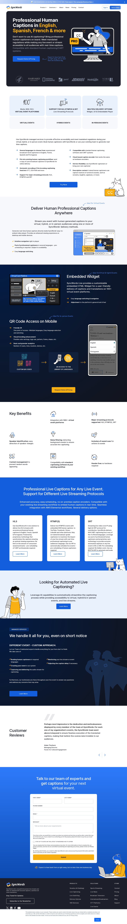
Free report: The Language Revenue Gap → (79, 2)
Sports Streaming (96, 888)
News (67, 7)
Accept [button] (97, 919)
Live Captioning (75, 892)
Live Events (94, 906)
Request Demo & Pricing (26, 59)
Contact (81, 7)
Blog (115, 899)
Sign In (105, 7)
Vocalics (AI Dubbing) (77, 888)
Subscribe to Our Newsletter (20, 901)
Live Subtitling (75, 895)
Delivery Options (75, 899)
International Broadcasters (99, 899)
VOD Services (74, 903)
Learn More (20, 554)
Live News (93, 892)
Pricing (73, 7)
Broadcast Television (97, 895)
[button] (43, 7)
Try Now (63, 185)
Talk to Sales (115, 7)
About (61, 7)
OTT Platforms (95, 903)
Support (117, 903)
